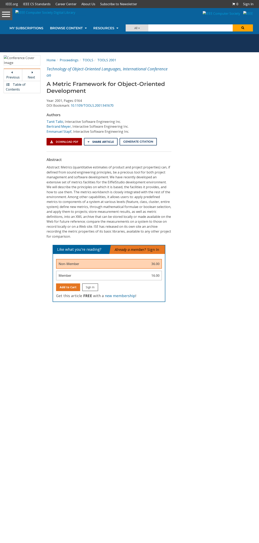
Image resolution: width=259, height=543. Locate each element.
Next (31, 77)
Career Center (65, 4)
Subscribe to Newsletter (118, 4)
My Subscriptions (26, 28)
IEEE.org (11, 4)
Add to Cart (68, 287)
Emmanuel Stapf (59, 131)
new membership (120, 295)
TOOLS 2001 (106, 60)
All (136, 28)
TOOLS (88, 60)
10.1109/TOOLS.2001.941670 (92, 105)
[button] (235, 4)
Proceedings (69, 60)
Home (51, 60)
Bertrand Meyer (59, 126)
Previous (13, 77)
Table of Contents (15, 87)
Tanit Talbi (55, 121)
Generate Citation (138, 141)
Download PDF (66, 142)
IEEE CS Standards (37, 4)
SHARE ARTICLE (102, 142)
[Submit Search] (243, 27)
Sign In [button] (248, 4)
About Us (88, 4)
